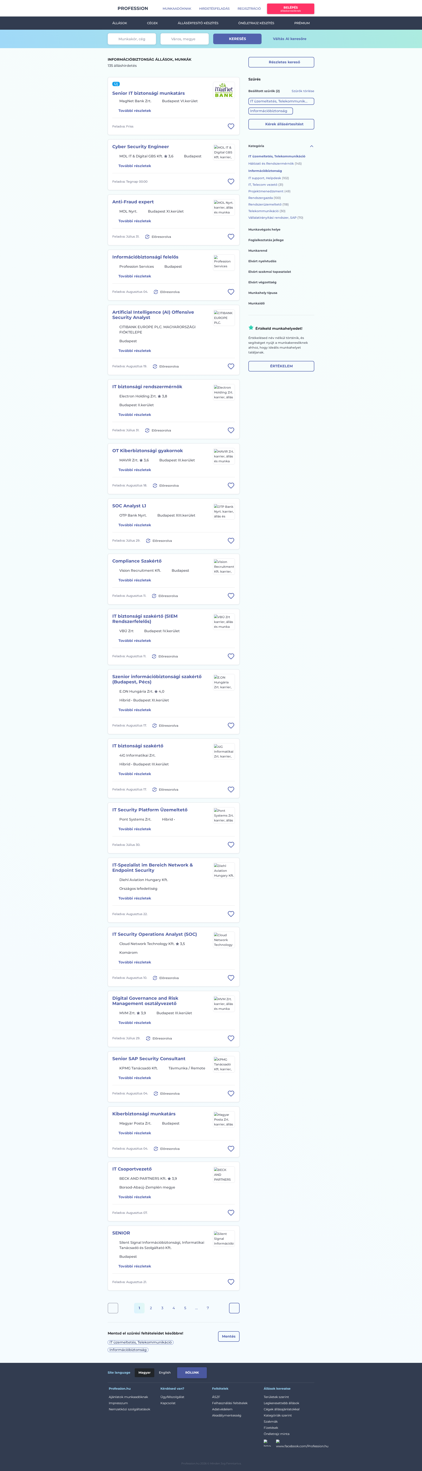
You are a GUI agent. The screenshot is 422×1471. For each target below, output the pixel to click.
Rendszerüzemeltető (268, 204)
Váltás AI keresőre (289, 39)
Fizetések (271, 1428)
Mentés (229, 1336)
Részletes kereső (284, 62)
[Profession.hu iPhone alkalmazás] (265, 1371)
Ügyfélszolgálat (172, 1397)
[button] (281, 101)
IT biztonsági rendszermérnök (147, 386)
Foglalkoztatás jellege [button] (266, 240)
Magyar (144, 1373)
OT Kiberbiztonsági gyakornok (147, 450)
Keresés (237, 39)
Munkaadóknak (177, 9)
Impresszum (118, 1403)
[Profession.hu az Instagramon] (270, 1444)
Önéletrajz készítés (256, 23)
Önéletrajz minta (276, 1434)
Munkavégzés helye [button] (264, 229)
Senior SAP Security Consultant (149, 1058)
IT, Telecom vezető (265, 185)
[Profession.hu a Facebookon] (302, 1444)
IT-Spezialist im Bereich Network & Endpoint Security (152, 867)
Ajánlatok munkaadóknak (128, 1397)
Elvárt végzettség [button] (262, 282)
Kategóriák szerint (278, 1415)
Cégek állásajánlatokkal (282, 1409)
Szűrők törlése (303, 91)
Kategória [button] (256, 146)
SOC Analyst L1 (129, 505)
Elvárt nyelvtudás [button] (262, 261)
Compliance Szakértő (137, 561)
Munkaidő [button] (256, 303)
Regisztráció (249, 9)
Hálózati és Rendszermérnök (275, 164)
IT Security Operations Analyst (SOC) (154, 934)
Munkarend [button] (257, 251)
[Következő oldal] (234, 1308)
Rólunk (192, 1373)
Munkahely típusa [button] (262, 293)
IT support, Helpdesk (268, 178)
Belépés (290, 8)
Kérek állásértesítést (284, 124)
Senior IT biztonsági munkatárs (148, 93)
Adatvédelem (222, 1409)
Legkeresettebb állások (281, 1403)
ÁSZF (216, 1397)
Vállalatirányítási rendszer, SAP (275, 218)
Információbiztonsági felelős (145, 257)
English (165, 1373)
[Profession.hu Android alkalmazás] (296, 1371)
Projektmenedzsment (269, 191)
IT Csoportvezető (132, 1169)
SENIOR (121, 1233)
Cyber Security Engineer (140, 146)
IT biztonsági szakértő (137, 745)
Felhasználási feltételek (229, 1403)
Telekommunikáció (267, 211)
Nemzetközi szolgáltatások (129, 1409)
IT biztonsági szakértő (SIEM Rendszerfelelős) (145, 619)
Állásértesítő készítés (198, 23)
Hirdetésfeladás (214, 9)
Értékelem (281, 366)
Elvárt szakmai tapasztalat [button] (269, 272)
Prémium (302, 23)
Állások (119, 23)
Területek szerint (276, 1397)
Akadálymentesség (226, 1415)
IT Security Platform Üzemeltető (149, 809)
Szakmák (271, 1422)
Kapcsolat (168, 1403)
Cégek (152, 23)
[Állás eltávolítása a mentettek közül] (231, 126)
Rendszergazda (264, 198)
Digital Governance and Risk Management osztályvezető (145, 1001)
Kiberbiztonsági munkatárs (144, 1113)
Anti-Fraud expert (133, 201)
